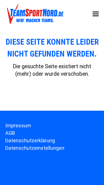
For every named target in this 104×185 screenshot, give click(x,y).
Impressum (18, 125)
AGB (10, 133)
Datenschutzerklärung (30, 140)
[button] (96, 14)
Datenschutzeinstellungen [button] (34, 148)
